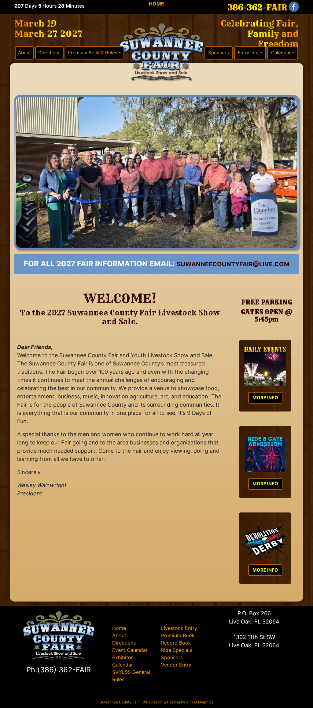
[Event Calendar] (265, 367)
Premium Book (178, 635)
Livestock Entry (179, 628)
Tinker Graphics (199, 702)
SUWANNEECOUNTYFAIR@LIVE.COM (233, 264)
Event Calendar (130, 650)
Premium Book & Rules (92, 53)
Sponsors (218, 53)
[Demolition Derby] (265, 540)
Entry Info (248, 53)
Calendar (281, 53)
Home (119, 628)
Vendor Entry (176, 665)
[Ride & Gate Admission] (265, 453)
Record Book (176, 643)
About (24, 53)
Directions (49, 53)
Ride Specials (176, 650)
